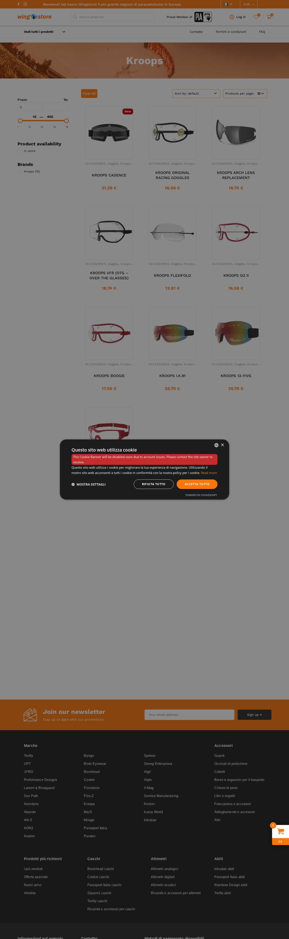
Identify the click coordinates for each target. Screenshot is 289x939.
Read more (209, 473)
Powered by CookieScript (201, 495)
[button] (89, 484)
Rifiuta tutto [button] (153, 484)
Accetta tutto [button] (197, 484)
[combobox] (216, 445)
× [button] (222, 444)
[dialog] (144, 469)
